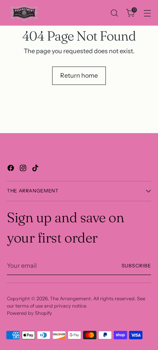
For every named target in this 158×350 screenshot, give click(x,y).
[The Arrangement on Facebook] (11, 169)
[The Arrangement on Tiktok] (36, 169)
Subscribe (136, 266)
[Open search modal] (114, 13)
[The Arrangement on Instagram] (23, 169)
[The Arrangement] (24, 13)
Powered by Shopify (29, 313)
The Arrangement (70, 298)
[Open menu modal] (147, 13)
